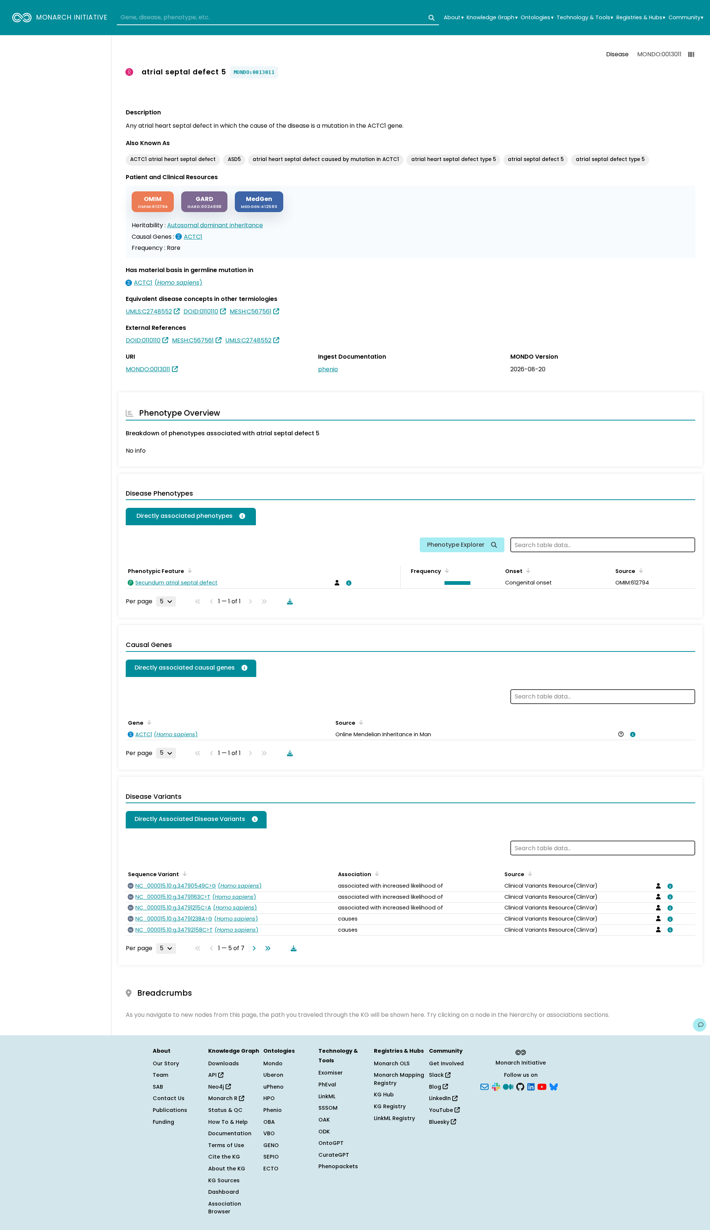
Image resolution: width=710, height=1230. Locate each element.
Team (160, 1075)
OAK (324, 1119)
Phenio (272, 1110)
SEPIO (271, 1156)
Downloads (223, 1063)
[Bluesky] (554, 1086)
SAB (158, 1086)
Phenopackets (338, 1166)
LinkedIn (440, 1098)
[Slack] (496, 1086)
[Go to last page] (266, 948)
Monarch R (223, 1098)
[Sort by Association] (375, 873)
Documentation (229, 1133)
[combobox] (278, 17)
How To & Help (228, 1122)
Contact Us (169, 1098)
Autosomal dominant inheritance (215, 225)
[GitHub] (520, 1086)
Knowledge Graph (492, 17)
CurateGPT (333, 1155)
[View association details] (347, 583)
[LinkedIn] (531, 1086)
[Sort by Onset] (639, 570)
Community (686, 17)
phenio (328, 369)
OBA (269, 1122)
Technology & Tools (585, 17)
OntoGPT (331, 1143)
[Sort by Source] (359, 722)
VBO (269, 1133)
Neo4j (217, 1086)
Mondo (273, 1063)
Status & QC (225, 1110)
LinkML (326, 1096)
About (453, 17)
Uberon (273, 1075)
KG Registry (390, 1106)
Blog (436, 1086)
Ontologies (537, 17)
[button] (456, 583)
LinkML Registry (394, 1118)
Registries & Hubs (640, 17)
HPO (269, 1098)
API (213, 1075)
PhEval (327, 1084)
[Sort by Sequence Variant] (183, 873)
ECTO (270, 1168)
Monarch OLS (392, 1063)
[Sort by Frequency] (445, 570)
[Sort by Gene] (147, 722)
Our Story (166, 1063)
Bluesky (440, 1122)
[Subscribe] (484, 1086)
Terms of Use (226, 1145)
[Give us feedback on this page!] (699, 1025)
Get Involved (446, 1063)
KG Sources (224, 1180)
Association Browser (224, 1208)
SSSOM (328, 1108)
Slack (437, 1075)
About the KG (226, 1168)
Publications (170, 1110)
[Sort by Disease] (528, 873)
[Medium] (508, 1086)
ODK (324, 1131)
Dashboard (223, 1192)
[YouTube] (542, 1086)
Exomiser (330, 1072)
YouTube (441, 1110)
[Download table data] (288, 601)
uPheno (273, 1086)
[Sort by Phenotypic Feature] (188, 570)
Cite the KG (224, 1156)
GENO (271, 1145)
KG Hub (384, 1094)
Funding (163, 1122)
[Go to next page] (252, 948)
